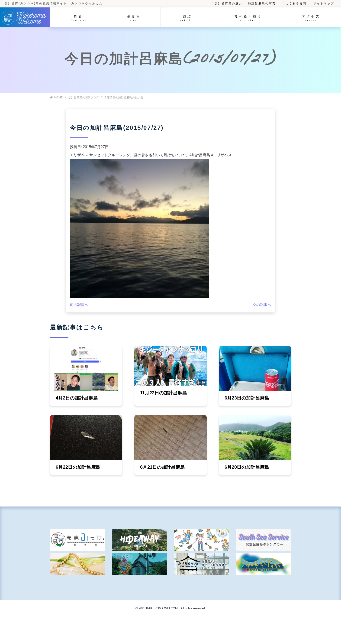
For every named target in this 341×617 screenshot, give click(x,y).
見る (78, 17)
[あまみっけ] (77, 540)
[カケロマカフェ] (201, 564)
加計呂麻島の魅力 (228, 3)
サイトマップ (323, 3)
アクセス (311, 17)
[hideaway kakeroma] (139, 540)
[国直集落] (201, 540)
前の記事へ (79, 305)
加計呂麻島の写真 (262, 3)
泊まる (134, 17)
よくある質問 (296, 3)
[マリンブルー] (139, 564)
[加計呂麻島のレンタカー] (263, 540)
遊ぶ (187, 17)
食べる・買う (248, 17)
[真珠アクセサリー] (77, 564)
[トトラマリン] (263, 564)
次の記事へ (262, 305)
